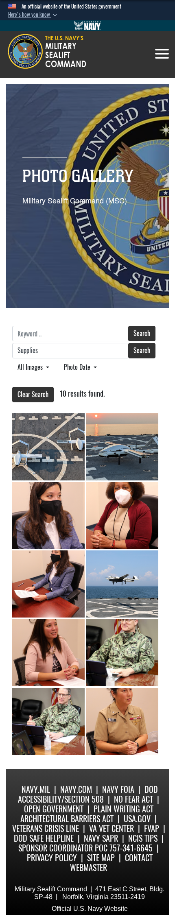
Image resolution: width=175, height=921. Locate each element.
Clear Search (33, 394)
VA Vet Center (111, 828)
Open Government (53, 808)
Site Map (101, 857)
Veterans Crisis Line (45, 828)
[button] (33, 15)
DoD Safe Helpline (44, 838)
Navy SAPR (101, 838)
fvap (151, 828)
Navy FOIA (118, 789)
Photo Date (78, 367)
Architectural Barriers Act (67, 818)
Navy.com (76, 789)
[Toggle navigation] (162, 53)
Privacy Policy (52, 857)
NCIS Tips (143, 838)
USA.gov (137, 818)
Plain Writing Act (123, 808)
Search (141, 333)
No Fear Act (133, 799)
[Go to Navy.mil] (87, 25)
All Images (31, 367)
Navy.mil (36, 789)
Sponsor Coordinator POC (62, 847)
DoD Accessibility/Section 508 (88, 794)
